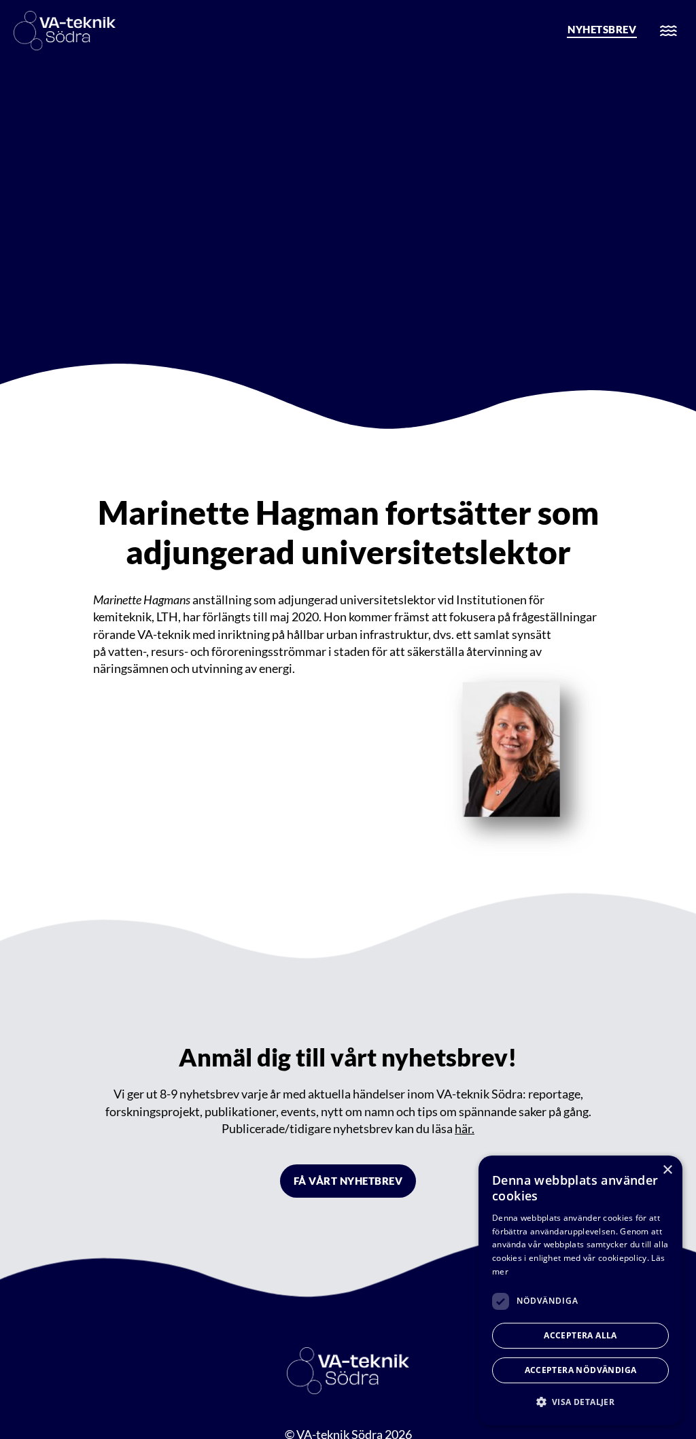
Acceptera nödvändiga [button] (581, 1370)
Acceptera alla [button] (580, 1335)
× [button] (667, 1170)
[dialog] (580, 1290)
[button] (580, 1402)
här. (464, 1128)
